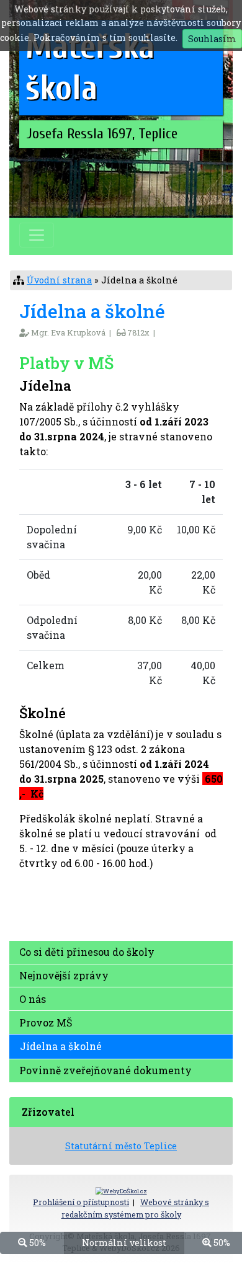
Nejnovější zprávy (64, 975)
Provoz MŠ (45, 1022)
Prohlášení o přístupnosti (81, 1202)
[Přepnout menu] (36, 235)
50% (36, 1242)
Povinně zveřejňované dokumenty (105, 1070)
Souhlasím (212, 39)
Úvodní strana (59, 280)
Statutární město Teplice (121, 1146)
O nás (32, 998)
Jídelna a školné (61, 1046)
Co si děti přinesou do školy (87, 951)
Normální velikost (124, 1242)
